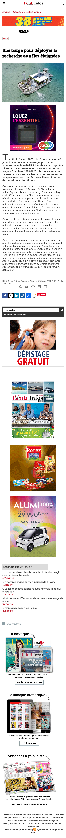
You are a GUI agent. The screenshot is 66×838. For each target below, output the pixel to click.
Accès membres (10, 830)
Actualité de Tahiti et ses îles (27, 12)
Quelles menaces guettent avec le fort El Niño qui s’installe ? (31, 590)
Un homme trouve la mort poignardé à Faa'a (28, 581)
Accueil (6, 12)
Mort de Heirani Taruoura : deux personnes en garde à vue (32, 600)
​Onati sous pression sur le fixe (19, 608)
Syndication (42, 830)
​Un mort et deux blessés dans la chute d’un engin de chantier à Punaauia (31, 574)
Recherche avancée (14, 314)
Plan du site (26, 830)
